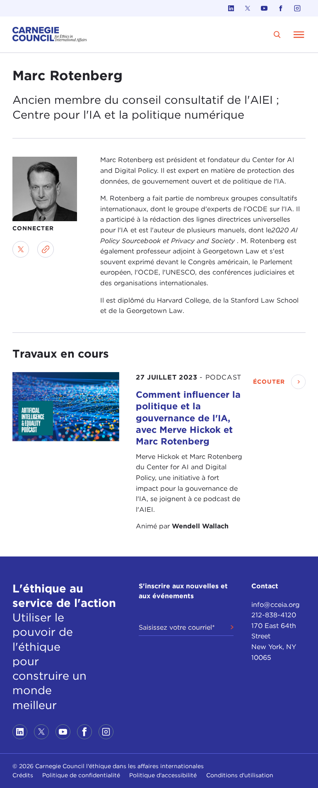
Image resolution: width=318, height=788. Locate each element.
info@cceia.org (275, 605)
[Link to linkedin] (231, 8)
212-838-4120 (273, 615)
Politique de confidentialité (81, 775)
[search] (277, 34)
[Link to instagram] (297, 8)
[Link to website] (45, 249)
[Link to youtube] (264, 8)
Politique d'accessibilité (163, 775)
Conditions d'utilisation (239, 775)
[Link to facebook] (280, 8)
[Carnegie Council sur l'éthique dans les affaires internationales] (49, 34)
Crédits (22, 775)
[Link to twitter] (247, 8)
